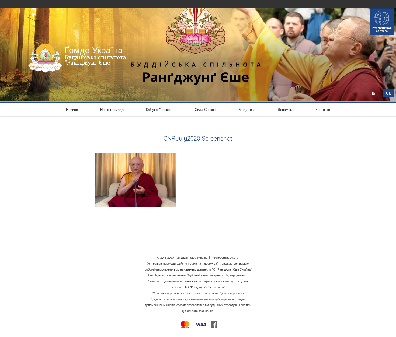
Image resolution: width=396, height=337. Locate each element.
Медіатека (247, 109)
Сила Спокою (206, 109)
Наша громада (112, 109)
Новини (72, 109)
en (374, 93)
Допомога (285, 109)
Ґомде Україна (94, 50)
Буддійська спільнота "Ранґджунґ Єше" (95, 60)
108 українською (159, 109)
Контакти (322, 109)
